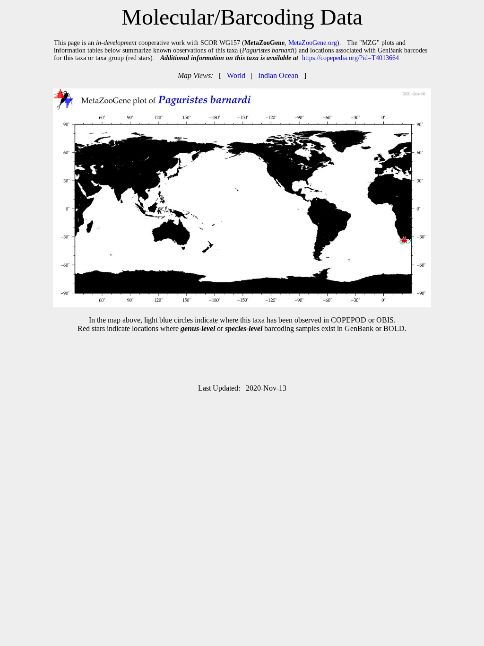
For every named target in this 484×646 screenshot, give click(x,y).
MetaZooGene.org (312, 42)
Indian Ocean (278, 75)
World (236, 75)
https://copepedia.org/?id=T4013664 (350, 57)
